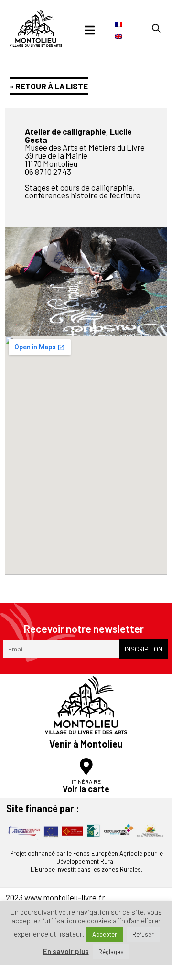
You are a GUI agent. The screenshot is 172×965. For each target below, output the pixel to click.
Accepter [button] (104, 934)
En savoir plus (66, 951)
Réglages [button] (111, 951)
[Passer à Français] (118, 24)
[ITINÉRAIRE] (86, 766)
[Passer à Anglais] (118, 36)
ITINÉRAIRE (86, 781)
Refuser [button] (143, 934)
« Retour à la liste (49, 86)
